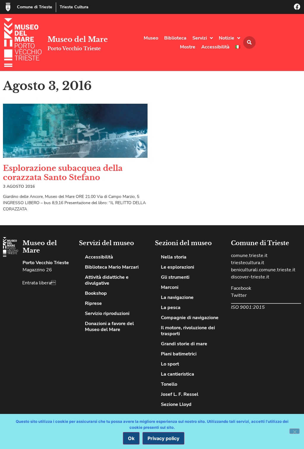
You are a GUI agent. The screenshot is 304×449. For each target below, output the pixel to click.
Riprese (93, 303)
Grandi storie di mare (184, 344)
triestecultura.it (247, 262)
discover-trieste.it (250, 277)
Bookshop (96, 293)
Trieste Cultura (74, 7)
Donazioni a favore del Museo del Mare (109, 326)
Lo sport (170, 364)
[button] (249, 42)
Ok (131, 438)
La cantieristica (177, 374)
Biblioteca (175, 38)
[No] (294, 431)
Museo (151, 38)
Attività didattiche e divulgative (107, 280)
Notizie (226, 38)
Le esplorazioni (177, 267)
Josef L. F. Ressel (179, 394)
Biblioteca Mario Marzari (112, 267)
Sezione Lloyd (176, 404)
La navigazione (177, 297)
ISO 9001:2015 (248, 307)
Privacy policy (163, 438)
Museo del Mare (78, 39)
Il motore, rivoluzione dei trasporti (188, 330)
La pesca (170, 307)
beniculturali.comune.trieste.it (263, 270)
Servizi (199, 38)
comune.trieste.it (249, 255)
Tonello (169, 384)
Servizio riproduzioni (107, 313)
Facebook (241, 288)
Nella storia (173, 257)
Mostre (187, 47)
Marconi (169, 287)
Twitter (239, 295)
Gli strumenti (175, 277)
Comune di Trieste (34, 7)
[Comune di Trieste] (8, 6)
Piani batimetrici (179, 354)
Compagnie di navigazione (189, 317)
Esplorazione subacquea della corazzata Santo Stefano (63, 172)
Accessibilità (215, 47)
